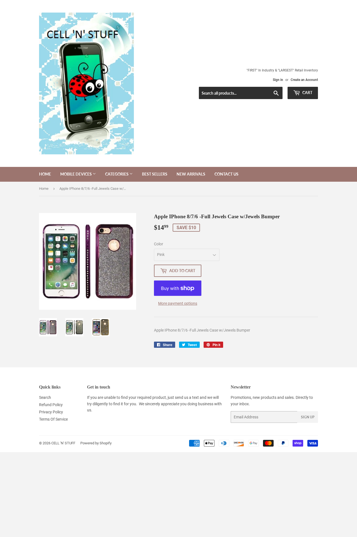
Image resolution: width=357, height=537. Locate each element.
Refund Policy (51, 404)
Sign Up (307, 417)
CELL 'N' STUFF (63, 443)
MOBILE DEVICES (76, 174)
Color (158, 244)
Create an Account (304, 80)
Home (44, 188)
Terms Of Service (53, 419)
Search (45, 397)
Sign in (278, 80)
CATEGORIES (117, 174)
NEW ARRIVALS (191, 174)
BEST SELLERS (154, 174)
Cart (306, 92)
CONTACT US (226, 174)
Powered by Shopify (96, 443)
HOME (45, 174)
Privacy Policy (51, 412)
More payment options (177, 303)
